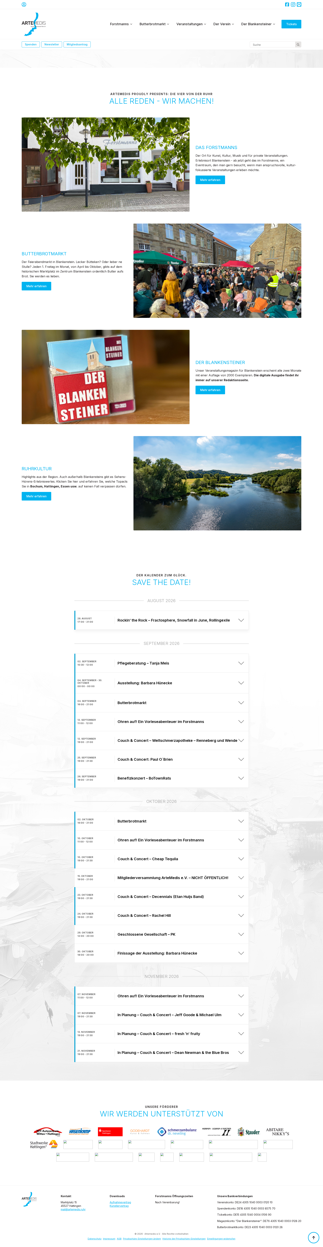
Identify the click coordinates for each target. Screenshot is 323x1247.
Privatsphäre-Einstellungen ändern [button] (142, 1238)
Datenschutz (94, 1238)
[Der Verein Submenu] (234, 24)
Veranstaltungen (189, 24)
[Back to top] (313, 1237)
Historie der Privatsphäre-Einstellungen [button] (184, 1238)
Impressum (109, 1238)
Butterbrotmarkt (153, 24)
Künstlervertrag (119, 1205)
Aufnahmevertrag (120, 1202)
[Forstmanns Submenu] (132, 24)
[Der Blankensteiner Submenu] (275, 24)
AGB (119, 1238)
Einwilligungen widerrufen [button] (221, 1238)
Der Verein (221, 24)
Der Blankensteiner (256, 24)
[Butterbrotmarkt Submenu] (169, 24)
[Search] (298, 45)
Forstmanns (119, 24)
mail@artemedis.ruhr (73, 1209)
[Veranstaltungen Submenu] (206, 24)
